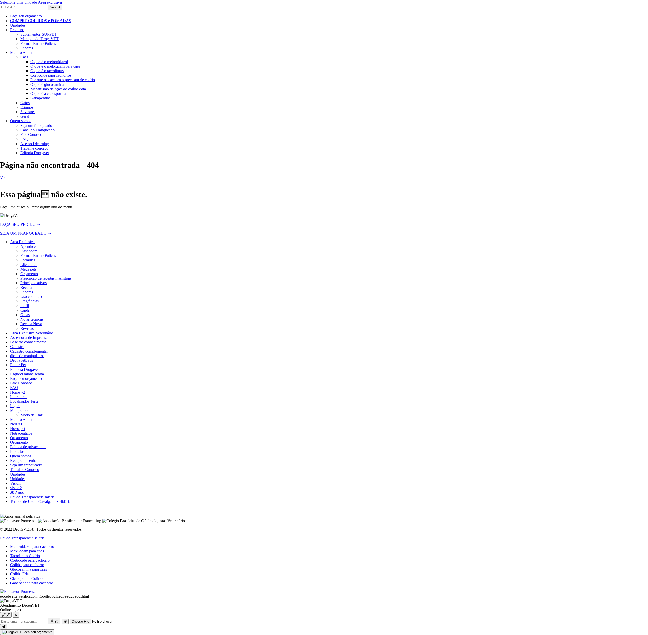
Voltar (5, 177)
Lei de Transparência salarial (23, 538)
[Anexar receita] (65, 621)
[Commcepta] (18, 591)
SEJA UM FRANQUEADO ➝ (25, 233)
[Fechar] (16, 615)
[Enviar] (3, 626)
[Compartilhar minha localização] (54, 621)
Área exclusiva (50, 2)
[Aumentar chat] (6, 615)
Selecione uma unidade (18, 2)
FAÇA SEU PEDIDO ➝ (20, 224)
